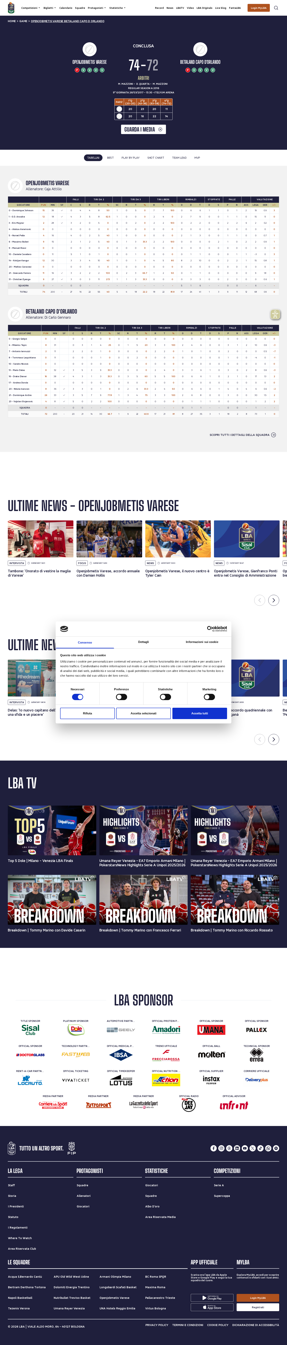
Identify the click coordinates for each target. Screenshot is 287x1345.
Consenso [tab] (85, 642)
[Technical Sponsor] (256, 1055)
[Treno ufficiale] (166, 1055)
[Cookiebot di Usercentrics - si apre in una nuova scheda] (210, 629)
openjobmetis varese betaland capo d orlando (67, 21)
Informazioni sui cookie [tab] (202, 642)
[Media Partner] (53, 1105)
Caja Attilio (53, 189)
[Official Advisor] (234, 1105)
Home (12, 21)
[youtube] (245, 1148)
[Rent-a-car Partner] (30, 1080)
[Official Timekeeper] (121, 1080)
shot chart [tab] (155, 158)
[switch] (121, 697)
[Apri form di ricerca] (276, 8)
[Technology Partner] (76, 1055)
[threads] (229, 1148)
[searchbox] (143, 5)
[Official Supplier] (211, 1080)
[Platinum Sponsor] (76, 1030)
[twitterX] (253, 1148)
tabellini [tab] (93, 158)
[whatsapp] (268, 1148)
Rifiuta (87, 713)
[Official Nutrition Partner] (166, 1080)
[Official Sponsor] (211, 1030)
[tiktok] (260, 1148)
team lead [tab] (179, 158)
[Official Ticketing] (76, 1080)
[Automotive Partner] (121, 1030)
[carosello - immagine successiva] (273, 600)
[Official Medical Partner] (121, 1055)
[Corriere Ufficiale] (256, 1080)
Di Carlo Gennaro (58, 317)
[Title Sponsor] (30, 1030)
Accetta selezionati (143, 713)
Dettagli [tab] (143, 642)
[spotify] (276, 1148)
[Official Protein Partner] (166, 1030)
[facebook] (213, 1148)
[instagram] (221, 1148)
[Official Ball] (211, 1055)
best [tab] (110, 158)
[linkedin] (237, 1148)
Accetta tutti (199, 713)
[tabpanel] (143, 309)
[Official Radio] (189, 1105)
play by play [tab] (131, 158)
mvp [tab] (197, 158)
